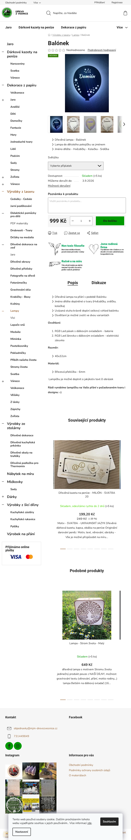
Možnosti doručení (59, 186)
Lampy (14, 311)
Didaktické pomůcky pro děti (23, 214)
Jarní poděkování (21, 206)
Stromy (14, 170)
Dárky (12, 496)
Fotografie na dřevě (22, 276)
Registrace (117, 2)
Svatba (14, 71)
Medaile (15, 332)
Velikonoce (17, 93)
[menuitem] (8, 27)
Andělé (15, 107)
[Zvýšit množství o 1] (89, 221)
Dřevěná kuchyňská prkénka (22, 444)
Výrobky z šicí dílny (23, 504)
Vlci (12, 318)
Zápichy (15, 409)
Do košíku (110, 221)
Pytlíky (14, 526)
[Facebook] (9, 746)
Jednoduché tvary (21, 142)
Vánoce (15, 78)
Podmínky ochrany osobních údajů (89, 770)
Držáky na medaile (22, 237)
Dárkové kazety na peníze (22, 54)
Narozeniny (17, 64)
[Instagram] (18, 746)
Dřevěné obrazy (20, 262)
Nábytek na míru (20, 473)
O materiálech (77, 775)
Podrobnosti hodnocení (102, 50)
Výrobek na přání (21, 534)
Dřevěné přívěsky (21, 269)
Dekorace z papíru (21, 85)
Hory (13, 135)
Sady (13, 163)
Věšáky (14, 395)
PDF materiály (19, 223)
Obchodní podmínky (16, 2)
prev (50, 493)
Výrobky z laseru (20, 191)
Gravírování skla (20, 290)
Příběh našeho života (23, 360)
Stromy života (19, 367)
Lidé (13, 149)
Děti (13, 114)
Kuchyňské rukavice (22, 519)
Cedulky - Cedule (21, 199)
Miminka (15, 339)
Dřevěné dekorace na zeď (23, 246)
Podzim (15, 156)
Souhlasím (109, 821)
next (123, 493)
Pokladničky (18, 353)
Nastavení (21, 832)
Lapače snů (17, 325)
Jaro (10, 44)
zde (89, 823)
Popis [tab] (73, 282)
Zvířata (14, 177)
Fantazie (15, 128)
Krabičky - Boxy (20, 297)
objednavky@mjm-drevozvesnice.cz (35, 728)
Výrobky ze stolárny (16, 425)
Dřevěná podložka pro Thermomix (24, 464)
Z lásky (14, 402)
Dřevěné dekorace (21, 435)
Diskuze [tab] (99, 282)
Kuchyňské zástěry (22, 512)
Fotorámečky (18, 283)
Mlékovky (15, 481)
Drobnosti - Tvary (21, 230)
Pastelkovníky (19, 346)
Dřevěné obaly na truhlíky (21, 454)
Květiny (15, 304)
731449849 (21, 736)
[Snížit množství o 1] (72, 221)
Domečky (16, 121)
